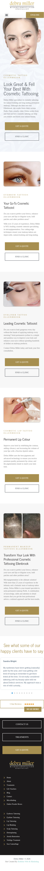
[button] (7, 15)
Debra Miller (19, 859)
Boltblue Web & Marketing (28, 862)
